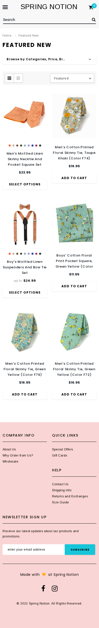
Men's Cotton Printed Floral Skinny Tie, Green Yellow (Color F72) (74, 369)
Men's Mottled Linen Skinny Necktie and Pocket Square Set (25, 159)
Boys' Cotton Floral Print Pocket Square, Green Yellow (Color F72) (74, 261)
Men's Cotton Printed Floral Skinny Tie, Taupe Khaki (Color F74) (74, 153)
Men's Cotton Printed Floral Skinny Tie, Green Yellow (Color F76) (25, 369)
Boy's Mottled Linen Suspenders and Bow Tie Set (25, 267)
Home (7, 35)
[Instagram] (54, 588)
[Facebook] (43, 588)
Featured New (29, 35)
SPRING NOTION (49, 7)
